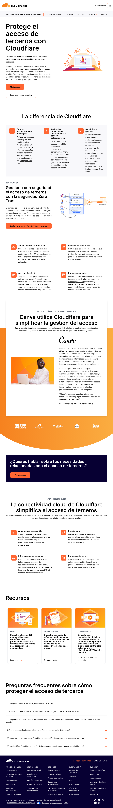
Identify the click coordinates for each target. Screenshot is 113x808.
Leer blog (14, 660)
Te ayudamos (20, 475)
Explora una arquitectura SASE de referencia (28, 226)
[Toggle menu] (110, 6)
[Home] (15, 6)
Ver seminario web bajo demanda (88, 658)
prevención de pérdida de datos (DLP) (84, 284)
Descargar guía (50, 660)
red (94, 567)
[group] (56, 357)
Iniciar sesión (100, 5)
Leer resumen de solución (21, 95)
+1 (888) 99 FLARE (99, 761)
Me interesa (15, 87)
